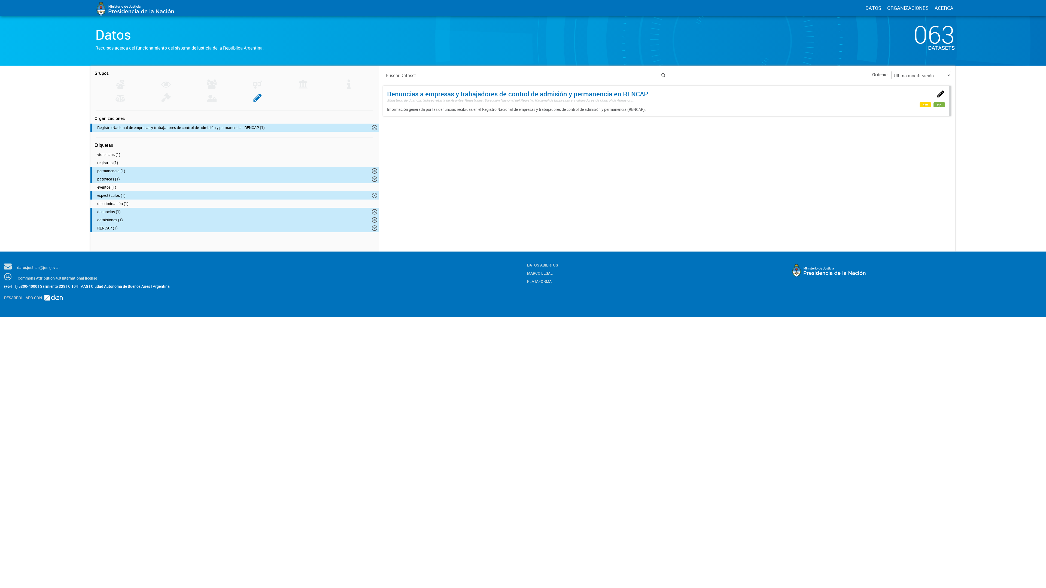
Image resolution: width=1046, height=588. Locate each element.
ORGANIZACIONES (908, 8)
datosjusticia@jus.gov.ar (38, 267)
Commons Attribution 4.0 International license (57, 278)
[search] (663, 75)
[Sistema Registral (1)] (257, 101)
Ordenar (880, 74)
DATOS (873, 8)
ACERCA (944, 8)
